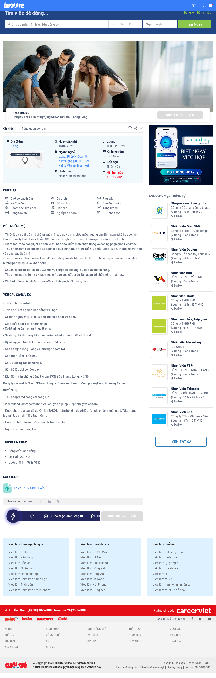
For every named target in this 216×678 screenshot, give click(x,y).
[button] (202, 5)
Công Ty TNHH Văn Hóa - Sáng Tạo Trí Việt (190, 416)
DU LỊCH (50, 647)
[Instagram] (200, 619)
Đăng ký (189, 12)
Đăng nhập (204, 12)
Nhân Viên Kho (182, 412)
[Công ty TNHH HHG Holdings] (159, 233)
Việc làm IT (160, 574)
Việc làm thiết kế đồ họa (169, 590)
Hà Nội (15, 146)
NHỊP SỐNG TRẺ (96, 628)
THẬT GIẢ (175, 641)
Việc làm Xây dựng (20, 557)
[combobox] (56, 24)
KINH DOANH (53, 628)
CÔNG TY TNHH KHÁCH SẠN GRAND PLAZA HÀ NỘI (189, 370)
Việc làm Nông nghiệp (23, 574)
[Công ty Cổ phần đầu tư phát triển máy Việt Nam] (159, 210)
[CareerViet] (193, 610)
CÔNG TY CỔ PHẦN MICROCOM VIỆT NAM (190, 393)
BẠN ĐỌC (175, 634)
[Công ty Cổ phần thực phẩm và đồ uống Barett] (159, 257)
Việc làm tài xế (162, 579)
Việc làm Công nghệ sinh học (27, 579)
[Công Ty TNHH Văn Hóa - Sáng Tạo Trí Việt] (159, 419)
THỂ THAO (135, 628)
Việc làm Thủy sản (20, 584)
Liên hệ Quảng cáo (127, 667)
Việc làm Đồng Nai (92, 568)
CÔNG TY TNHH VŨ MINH (186, 277)
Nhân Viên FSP (182, 365)
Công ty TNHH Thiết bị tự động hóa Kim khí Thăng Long (50, 117)
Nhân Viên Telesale (185, 388)
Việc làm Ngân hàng (21, 568)
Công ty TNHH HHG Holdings (189, 231)
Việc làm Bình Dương (94, 563)
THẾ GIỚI (10, 641)
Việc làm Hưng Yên (92, 590)
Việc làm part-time (165, 557)
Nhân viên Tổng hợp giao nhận (189, 319)
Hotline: (197, 667)
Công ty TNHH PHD (183, 300)
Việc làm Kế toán (19, 552)
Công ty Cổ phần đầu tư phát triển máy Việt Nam (189, 208)
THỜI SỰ (9, 634)
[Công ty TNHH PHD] (159, 303)
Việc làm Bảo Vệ (19, 563)
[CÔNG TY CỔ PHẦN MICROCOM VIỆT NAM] (159, 396)
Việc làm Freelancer (166, 568)
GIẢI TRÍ (91, 641)
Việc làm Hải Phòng (93, 584)
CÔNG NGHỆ (53, 634)
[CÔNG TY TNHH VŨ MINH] (159, 280)
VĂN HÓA (92, 634)
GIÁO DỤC (175, 628)
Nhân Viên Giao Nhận (186, 226)
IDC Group (177, 346)
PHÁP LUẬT (11, 647)
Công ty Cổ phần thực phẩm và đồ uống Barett (191, 254)
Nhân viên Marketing (186, 342)
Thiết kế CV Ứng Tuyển (29, 488)
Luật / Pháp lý (67, 156)
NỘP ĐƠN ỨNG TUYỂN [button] (180, 115)
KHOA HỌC (135, 634)
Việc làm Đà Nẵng (92, 579)
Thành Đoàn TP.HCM (199, 663)
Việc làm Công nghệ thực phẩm (29, 590)
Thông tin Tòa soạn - (174, 663)
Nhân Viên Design (184, 249)
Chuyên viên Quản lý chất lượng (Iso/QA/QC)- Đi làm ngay (190, 203)
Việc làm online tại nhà (168, 552)
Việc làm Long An (92, 574)
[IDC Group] (159, 349)
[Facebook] (192, 619)
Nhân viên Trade (183, 296)
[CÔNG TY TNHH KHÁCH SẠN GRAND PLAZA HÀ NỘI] (159, 373)
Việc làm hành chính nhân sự (172, 584)
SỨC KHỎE (135, 641)
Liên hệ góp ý (174, 667)
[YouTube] (209, 619)
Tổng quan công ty (34, 128)
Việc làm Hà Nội (91, 557)
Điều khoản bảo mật (152, 667)
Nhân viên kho (181, 272)
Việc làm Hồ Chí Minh (94, 552)
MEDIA (8, 628)
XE (47, 641)
